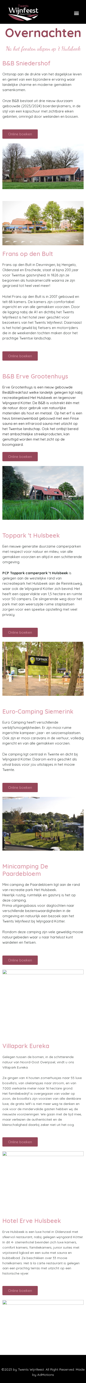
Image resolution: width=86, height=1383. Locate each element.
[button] (76, 13)
